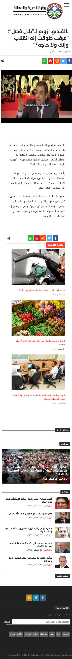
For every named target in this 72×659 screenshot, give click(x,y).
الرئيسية (65, 634)
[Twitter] (36, 598)
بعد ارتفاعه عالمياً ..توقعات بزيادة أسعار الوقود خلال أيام (41, 290)
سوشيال (43, 634)
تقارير (52, 634)
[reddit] (57, 61)
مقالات (28, 634)
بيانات (19, 634)
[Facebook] (43, 598)
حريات (12, 634)
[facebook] (69, 61)
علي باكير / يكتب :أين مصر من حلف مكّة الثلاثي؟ (30, 513)
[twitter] (63, 61)
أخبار (52, 51)
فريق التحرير (62, 479)
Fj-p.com (11, 655)
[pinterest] (50, 61)
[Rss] (29, 598)
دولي (35, 634)
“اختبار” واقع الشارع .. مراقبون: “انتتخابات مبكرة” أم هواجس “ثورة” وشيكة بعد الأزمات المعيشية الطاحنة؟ (36, 470)
